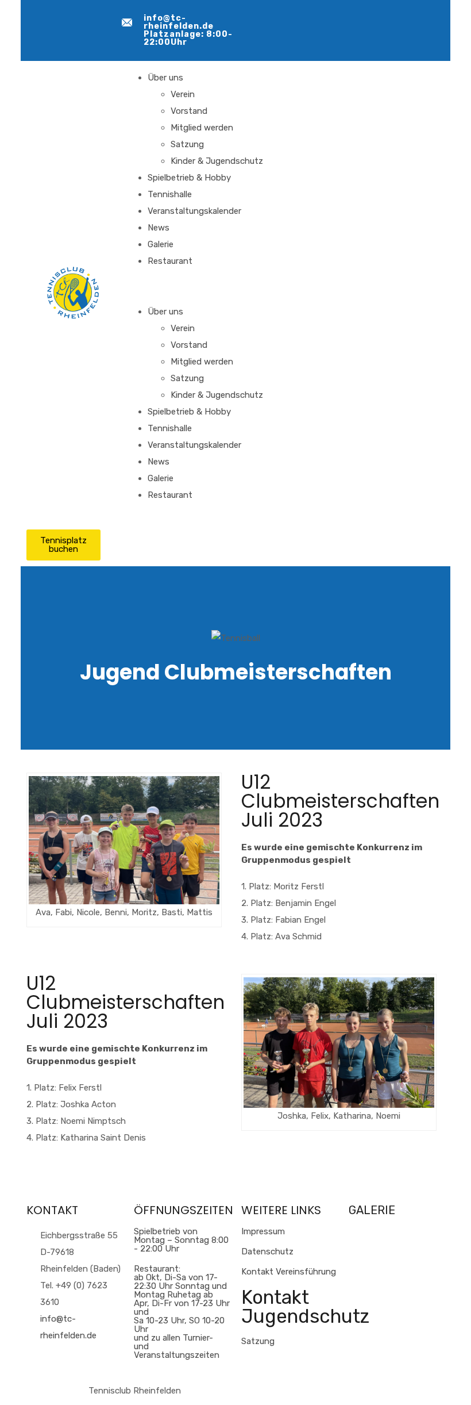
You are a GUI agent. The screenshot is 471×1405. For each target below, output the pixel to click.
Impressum (263, 1231)
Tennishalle (170, 194)
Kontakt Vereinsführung (288, 1271)
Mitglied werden (202, 127)
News (158, 227)
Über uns (165, 77)
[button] (229, 286)
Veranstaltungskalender (194, 211)
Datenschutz (267, 1251)
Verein (183, 94)
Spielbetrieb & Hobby (189, 177)
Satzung (187, 144)
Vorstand (189, 111)
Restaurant (170, 261)
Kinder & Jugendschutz (217, 161)
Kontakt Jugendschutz (305, 1306)
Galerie (160, 244)
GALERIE (372, 1210)
